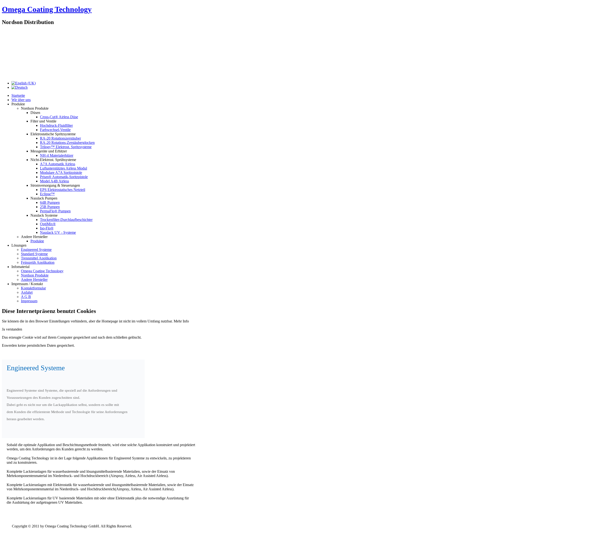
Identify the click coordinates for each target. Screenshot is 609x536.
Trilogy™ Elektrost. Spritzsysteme (66, 147)
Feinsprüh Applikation (37, 262)
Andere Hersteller (34, 280)
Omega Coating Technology (47, 9)
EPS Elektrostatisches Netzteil (62, 190)
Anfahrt (27, 292)
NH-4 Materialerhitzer (56, 155)
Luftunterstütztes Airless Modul (63, 168)
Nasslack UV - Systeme (58, 232)
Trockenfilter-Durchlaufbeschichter (66, 220)
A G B (26, 297)
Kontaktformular (33, 288)
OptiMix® (48, 224)
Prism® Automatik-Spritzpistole (64, 177)
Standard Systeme (34, 254)
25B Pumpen (50, 207)
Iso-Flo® (47, 228)
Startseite (18, 95)
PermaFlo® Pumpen (55, 211)
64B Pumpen (50, 202)
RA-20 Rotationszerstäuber (60, 138)
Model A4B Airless (54, 181)
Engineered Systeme (36, 250)
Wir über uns (21, 100)
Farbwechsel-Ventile (55, 130)
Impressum (29, 301)
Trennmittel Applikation (39, 258)
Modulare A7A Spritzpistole (61, 173)
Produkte (37, 241)
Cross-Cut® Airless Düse (59, 117)
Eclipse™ (47, 194)
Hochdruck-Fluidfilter (56, 125)
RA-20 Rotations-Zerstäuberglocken (67, 143)
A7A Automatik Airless (57, 164)
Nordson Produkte (35, 275)
